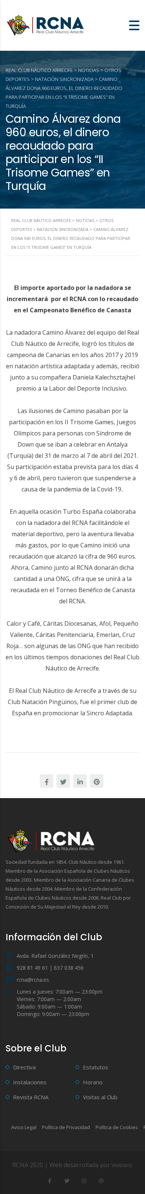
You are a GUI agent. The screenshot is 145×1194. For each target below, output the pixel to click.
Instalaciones (29, 1082)
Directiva (24, 1067)
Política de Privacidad (66, 1127)
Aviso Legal (23, 1127)
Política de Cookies (117, 1127)
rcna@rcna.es (33, 979)
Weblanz (122, 1165)
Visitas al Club (100, 1097)
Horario (93, 1082)
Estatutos (95, 1067)
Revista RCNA (30, 1097)
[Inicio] (46, 25)
